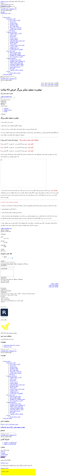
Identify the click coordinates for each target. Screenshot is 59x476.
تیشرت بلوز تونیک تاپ (15, 59)
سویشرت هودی (14, 39)
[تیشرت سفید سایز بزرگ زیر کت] (49, 84)
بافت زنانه (12, 68)
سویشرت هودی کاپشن (15, 29)
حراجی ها (12, 30)
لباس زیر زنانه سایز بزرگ (16, 56)
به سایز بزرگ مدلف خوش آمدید (12, 345)
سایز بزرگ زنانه (11, 51)
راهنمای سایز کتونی (53, 286)
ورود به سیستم (7, 346)
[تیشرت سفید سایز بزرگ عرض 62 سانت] (9, 424)
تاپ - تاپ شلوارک (14, 48)
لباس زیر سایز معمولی (15, 33)
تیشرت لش (13, 36)
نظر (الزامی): (4, 268)
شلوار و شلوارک (14, 24)
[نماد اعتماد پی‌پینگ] (4, 317)
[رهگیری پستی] (5, 330)
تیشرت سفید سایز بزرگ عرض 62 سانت (13, 427)
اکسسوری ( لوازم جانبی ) (16, 49)
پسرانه (8, 71)
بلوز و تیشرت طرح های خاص (17, 40)
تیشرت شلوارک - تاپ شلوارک (17, 55)
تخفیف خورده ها (8, 74)
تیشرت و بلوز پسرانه (15, 72)
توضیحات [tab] (6, 108)
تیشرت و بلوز (13, 34)
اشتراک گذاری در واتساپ (10, 442)
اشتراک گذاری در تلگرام (10, 444)
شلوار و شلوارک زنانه (15, 53)
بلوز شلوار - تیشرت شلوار (16, 62)
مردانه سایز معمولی (12, 32)
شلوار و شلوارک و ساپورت (16, 64)
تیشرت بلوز (13, 21)
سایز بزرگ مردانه (11, 18)
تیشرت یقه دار (13, 23)
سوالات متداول (54, 283)
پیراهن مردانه (13, 43)
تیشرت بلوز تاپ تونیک (15, 52)
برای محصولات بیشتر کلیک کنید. (9, 8)
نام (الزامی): (4, 265)
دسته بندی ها (7, 17)
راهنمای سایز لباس (53, 285)
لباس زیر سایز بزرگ (15, 20)
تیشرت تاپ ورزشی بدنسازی (17, 45)
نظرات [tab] (5, 111)
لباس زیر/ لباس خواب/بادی (16, 65)
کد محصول (4, 231)
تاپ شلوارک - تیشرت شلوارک (17, 61)
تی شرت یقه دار (14, 37)
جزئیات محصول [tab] (8, 110)
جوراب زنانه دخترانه (15, 67)
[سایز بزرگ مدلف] (6, 5)
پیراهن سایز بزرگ (14, 26)
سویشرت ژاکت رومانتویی (16, 70)
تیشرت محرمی (14, 46)
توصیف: (3, 260)
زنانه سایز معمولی (11, 58)
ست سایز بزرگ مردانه (15, 27)
